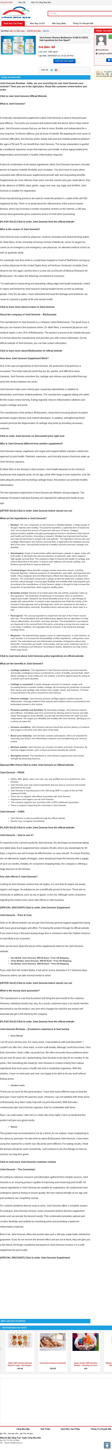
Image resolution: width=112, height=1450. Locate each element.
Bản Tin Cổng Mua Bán (41, 2)
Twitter (51, 70)
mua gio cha (13, 1433)
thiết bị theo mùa (34, 31)
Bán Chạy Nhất (58, 23)
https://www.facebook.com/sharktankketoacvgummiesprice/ (63, 1363)
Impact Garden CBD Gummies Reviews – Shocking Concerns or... (85, 1365)
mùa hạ (46, 31)
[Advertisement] (45, 1294)
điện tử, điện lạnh (17, 31)
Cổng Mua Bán (6, 2)
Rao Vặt (22, 2)
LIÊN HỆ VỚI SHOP (64, 61)
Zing (56, 70)
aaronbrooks (103, 50)
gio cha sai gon (26, 1433)
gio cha (3, 1433)
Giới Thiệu (45, 1429)
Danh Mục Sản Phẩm (13, 23)
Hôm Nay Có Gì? (37, 23)
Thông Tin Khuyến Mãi (83, 23)
